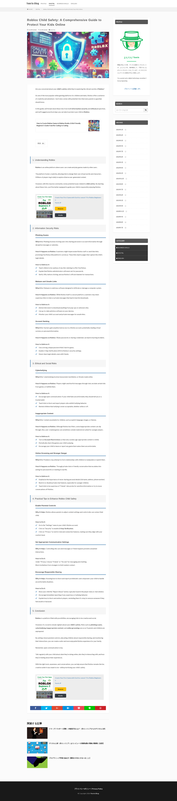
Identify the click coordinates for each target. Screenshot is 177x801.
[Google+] (57, 708)
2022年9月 (121, 146)
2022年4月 (121, 168)
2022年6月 (121, 157)
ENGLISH (74, 3)
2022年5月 (121, 162)
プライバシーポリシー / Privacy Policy (88, 789)
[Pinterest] (100, 708)
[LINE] (89, 708)
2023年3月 (121, 140)
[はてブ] (68, 708)
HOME (31, 9)
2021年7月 (121, 189)
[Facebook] (35, 708)
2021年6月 (121, 195)
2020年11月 (121, 211)
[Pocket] (78, 708)
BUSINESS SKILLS (63, 3)
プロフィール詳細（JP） (132, 89)
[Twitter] (46, 708)
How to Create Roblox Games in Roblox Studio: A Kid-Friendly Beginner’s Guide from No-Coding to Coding (59, 124)
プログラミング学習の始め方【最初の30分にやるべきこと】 (70, 758)
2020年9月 (121, 217)
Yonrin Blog (33, 3)
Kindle (60, 215)
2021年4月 (121, 206)
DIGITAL (52, 3)
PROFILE (44, 3)
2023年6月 (121, 135)
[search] (146, 110)
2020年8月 (121, 222)
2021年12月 (121, 178)
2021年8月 (121, 184)
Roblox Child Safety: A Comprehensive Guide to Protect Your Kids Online (63, 9)
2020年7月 (121, 227)
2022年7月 (121, 151)
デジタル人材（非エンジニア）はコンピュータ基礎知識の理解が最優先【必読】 (76, 743)
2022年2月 (121, 173)
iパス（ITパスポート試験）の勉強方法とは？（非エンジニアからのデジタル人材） (77, 729)
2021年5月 (121, 200)
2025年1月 (121, 129)
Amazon (60, 209)
